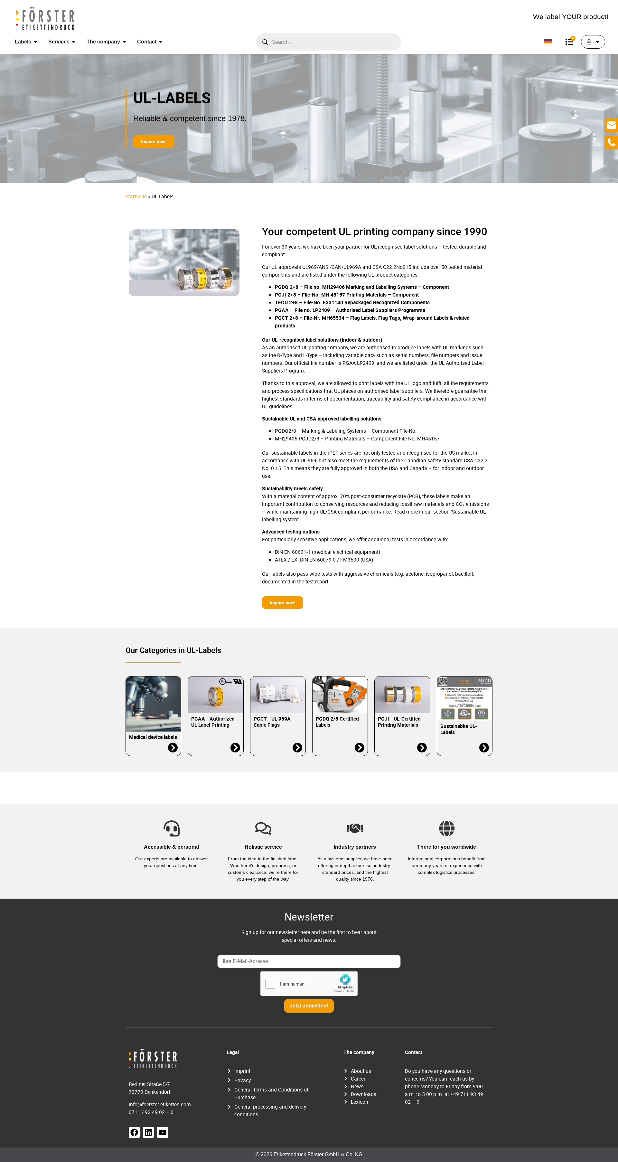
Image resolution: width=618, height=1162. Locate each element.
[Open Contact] (160, 42)
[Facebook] (134, 1132)
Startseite (136, 196)
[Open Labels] (35, 42)
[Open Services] (73, 42)
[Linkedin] (148, 1132)
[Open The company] (124, 42)
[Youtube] (162, 1132)
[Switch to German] (548, 41)
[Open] (597, 42)
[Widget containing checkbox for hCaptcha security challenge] (309, 983)
